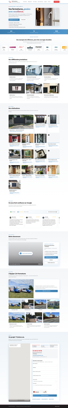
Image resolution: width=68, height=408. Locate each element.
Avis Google (35, 1)
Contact (49, 1)
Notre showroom (40, 1)
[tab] (47, 24)
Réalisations (30, 1)
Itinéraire (51, 259)
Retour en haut (57, 406)
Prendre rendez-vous (51, 262)
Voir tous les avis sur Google (52, 211)
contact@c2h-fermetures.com (38, 355)
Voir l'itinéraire (27, 400)
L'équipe (45, 1)
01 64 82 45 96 (56, 1)
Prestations (25, 1)
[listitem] (36, 346)
